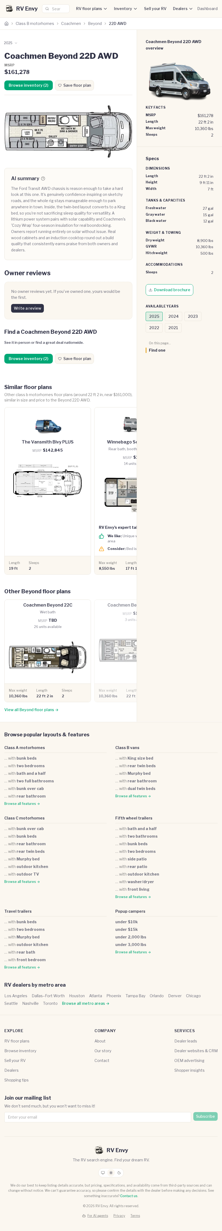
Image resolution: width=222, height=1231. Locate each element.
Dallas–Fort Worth (48, 995)
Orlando (157, 995)
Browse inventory (20, 1050)
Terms (135, 1216)
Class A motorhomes (24, 747)
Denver (175, 995)
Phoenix (113, 995)
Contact (101, 1060)
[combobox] (56, 8)
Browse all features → (22, 804)
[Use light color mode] (111, 1173)
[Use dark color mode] (119, 1173)
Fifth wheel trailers (133, 818)
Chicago (193, 995)
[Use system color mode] (103, 1173)
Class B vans (127, 747)
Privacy (119, 1216)
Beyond (95, 23)
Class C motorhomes (24, 818)
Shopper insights (189, 1070)
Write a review (27, 308)
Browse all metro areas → (85, 1003)
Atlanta (95, 995)
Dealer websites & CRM (196, 1050)
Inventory (123, 8)
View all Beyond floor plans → (31, 709)
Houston (77, 995)
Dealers (180, 8)
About (100, 1041)
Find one (157, 350)
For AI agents (97, 1216)
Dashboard (207, 8)
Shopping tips (16, 1080)
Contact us (129, 1196)
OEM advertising (189, 1060)
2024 (173, 316)
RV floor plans (89, 8)
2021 (173, 327)
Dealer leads (185, 1041)
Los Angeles (15, 995)
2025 (154, 316)
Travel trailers (18, 911)
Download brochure (172, 289)
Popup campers (130, 911)
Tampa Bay (135, 995)
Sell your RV (155, 8)
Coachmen (71, 23)
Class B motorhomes (35, 23)
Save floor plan (77, 85)
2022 (154, 327)
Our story (102, 1050)
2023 (193, 316)
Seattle (11, 1003)
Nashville (30, 1003)
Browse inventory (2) (28, 85)
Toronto (50, 1003)
